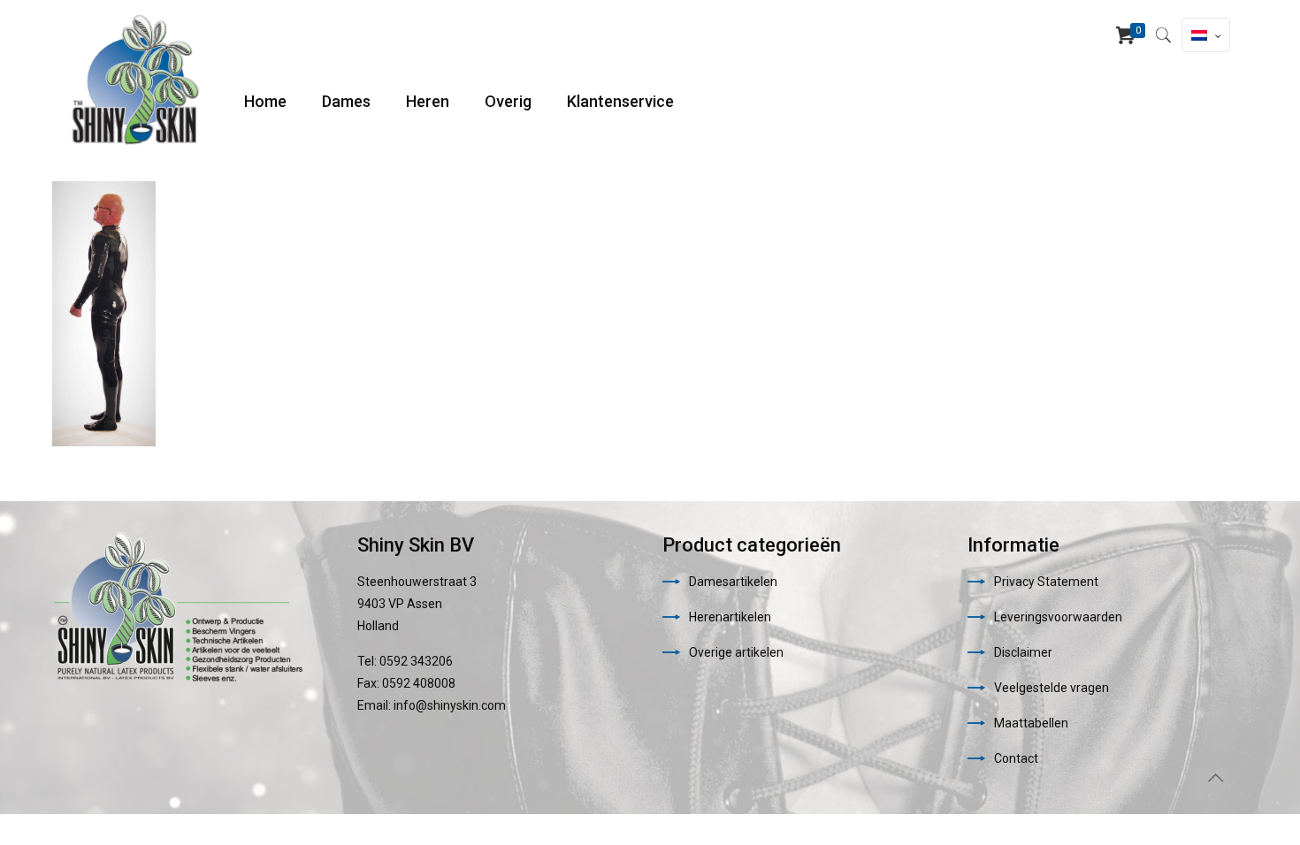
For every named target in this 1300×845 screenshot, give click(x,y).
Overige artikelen (736, 652)
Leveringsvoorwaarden (1058, 617)
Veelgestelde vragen (1051, 688)
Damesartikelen (733, 582)
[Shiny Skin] (135, 79)
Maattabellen (1031, 723)
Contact (1016, 758)
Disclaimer (1023, 652)
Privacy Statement (1046, 582)
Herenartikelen (730, 617)
